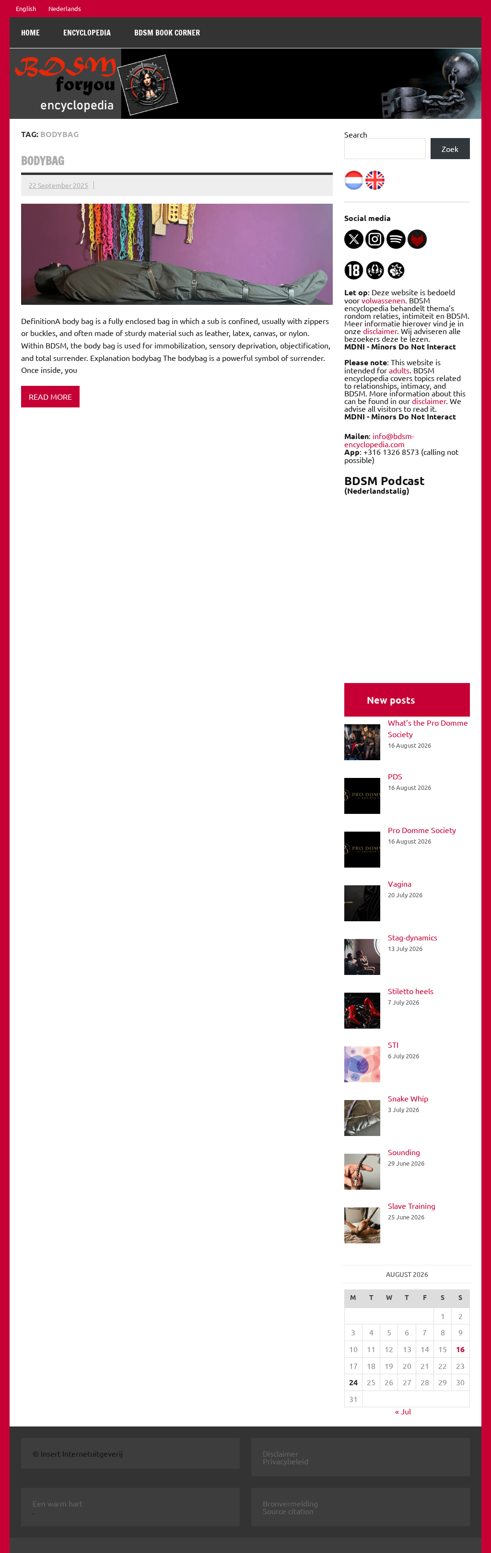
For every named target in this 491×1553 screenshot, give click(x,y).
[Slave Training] (362, 1226)
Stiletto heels (410, 991)
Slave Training (411, 1205)
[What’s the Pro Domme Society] (362, 743)
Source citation (288, 1511)
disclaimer (380, 331)
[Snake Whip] (362, 1119)
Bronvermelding (290, 1503)
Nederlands (64, 8)
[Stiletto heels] (362, 1012)
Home (30, 32)
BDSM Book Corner (167, 32)
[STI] (362, 1065)
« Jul (403, 1411)
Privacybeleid (285, 1461)
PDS (395, 776)
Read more (50, 396)
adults (399, 370)
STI (393, 1044)
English (26, 8)
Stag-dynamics (412, 937)
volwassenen (383, 300)
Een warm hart (57, 1503)
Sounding (404, 1152)
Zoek (450, 148)
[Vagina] (362, 904)
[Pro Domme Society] (362, 851)
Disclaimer (280, 1453)
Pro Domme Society (422, 829)
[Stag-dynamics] (362, 958)
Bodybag (42, 160)
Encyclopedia (87, 32)
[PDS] (362, 797)
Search (355, 134)
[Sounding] (362, 1173)
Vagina (399, 883)
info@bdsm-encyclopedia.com (379, 440)
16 (460, 1349)
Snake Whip (408, 1098)
